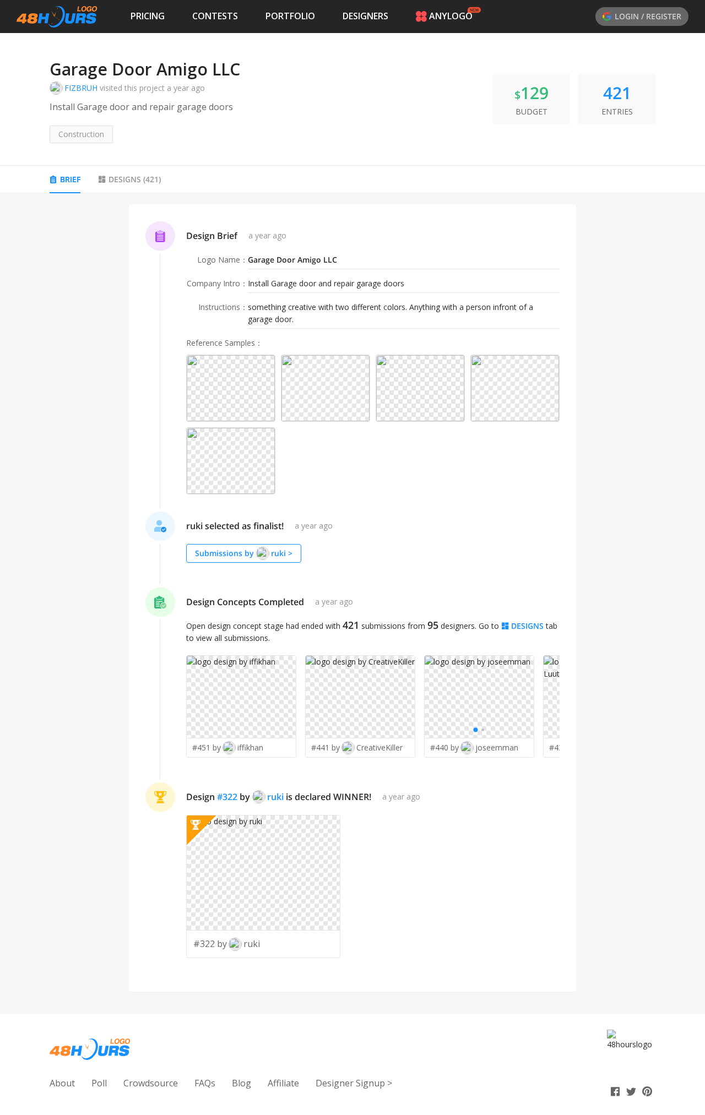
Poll (99, 1083)
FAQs (204, 1083)
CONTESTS (215, 16)
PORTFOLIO (290, 16)
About (62, 1083)
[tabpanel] (352, 598)
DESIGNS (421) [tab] (135, 179)
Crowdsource (150, 1083)
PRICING (148, 16)
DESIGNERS (365, 16)
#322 (227, 797)
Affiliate (283, 1083)
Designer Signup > (354, 1083)
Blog (241, 1083)
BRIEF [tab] (70, 179)
